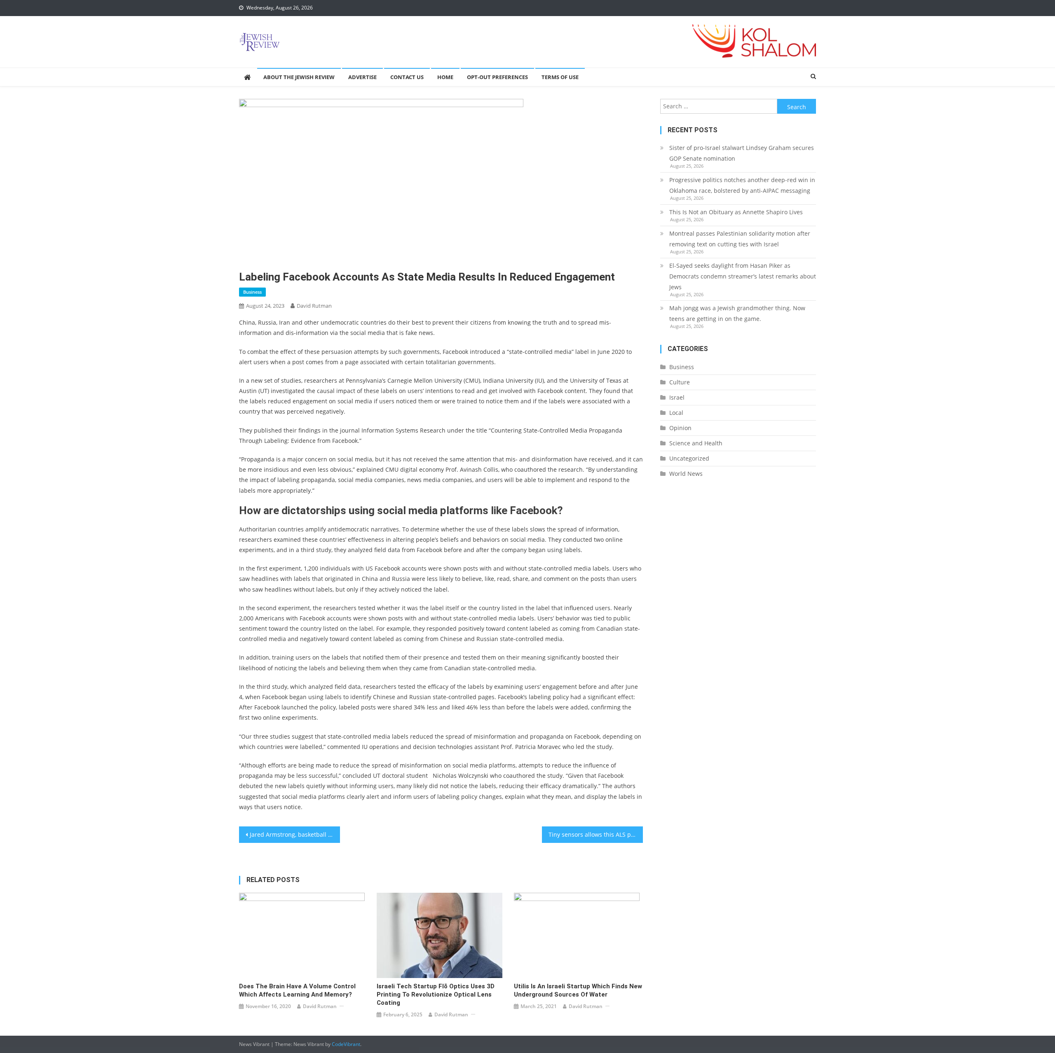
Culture (679, 382)
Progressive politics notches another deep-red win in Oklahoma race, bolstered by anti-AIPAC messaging (742, 185)
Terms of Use (560, 77)
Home (445, 77)
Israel (677, 397)
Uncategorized (689, 458)
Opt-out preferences (497, 77)
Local (676, 413)
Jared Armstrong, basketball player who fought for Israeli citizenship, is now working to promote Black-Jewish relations (295, 834)
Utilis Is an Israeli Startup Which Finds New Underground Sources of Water (578, 990)
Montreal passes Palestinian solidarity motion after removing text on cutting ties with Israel (739, 238)
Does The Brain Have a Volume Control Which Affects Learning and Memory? (297, 990)
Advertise (362, 77)
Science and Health (695, 443)
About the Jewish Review (299, 77)
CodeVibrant (346, 1044)
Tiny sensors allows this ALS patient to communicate (596, 834)
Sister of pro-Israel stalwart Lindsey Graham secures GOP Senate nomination (741, 153)
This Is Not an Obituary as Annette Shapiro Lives (736, 212)
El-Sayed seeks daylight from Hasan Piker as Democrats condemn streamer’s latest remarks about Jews (742, 276)
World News (686, 473)
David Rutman (314, 305)
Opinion (680, 428)
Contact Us (407, 77)
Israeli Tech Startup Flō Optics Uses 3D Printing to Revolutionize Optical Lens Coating (436, 994)
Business (252, 292)
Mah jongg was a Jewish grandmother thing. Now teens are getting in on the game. (737, 313)
